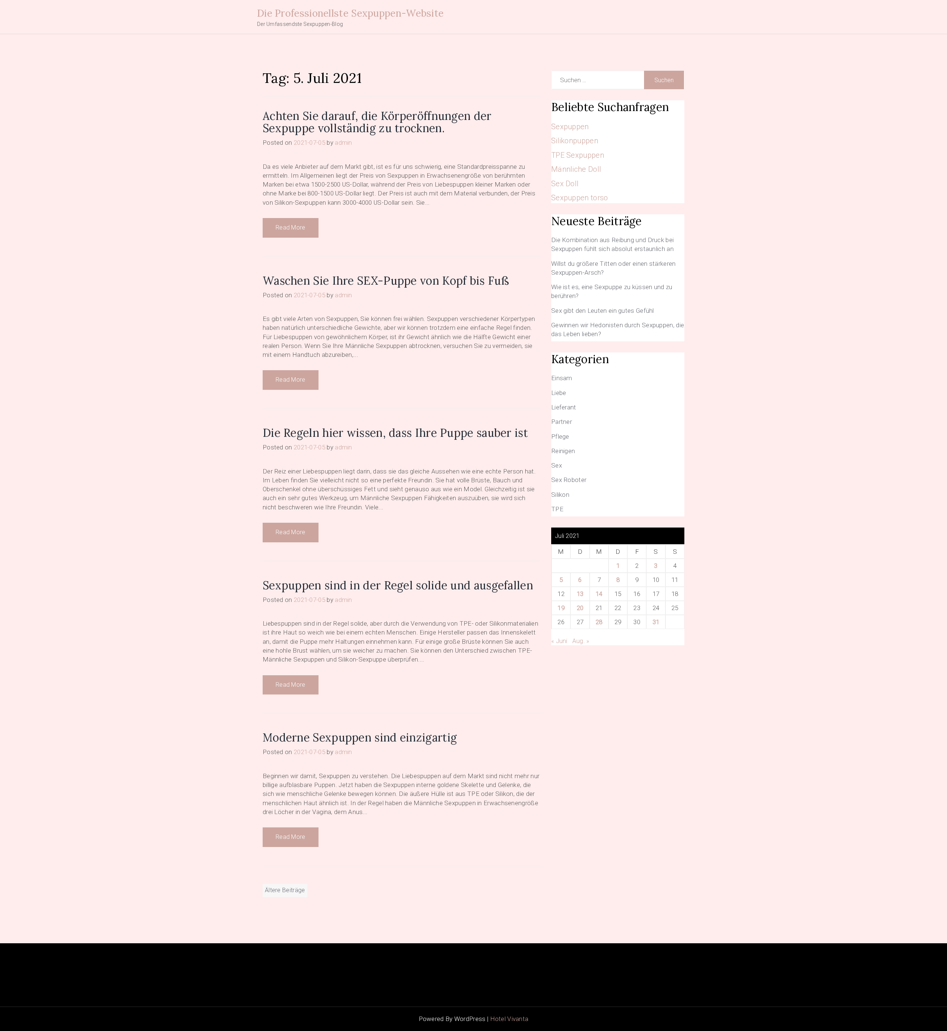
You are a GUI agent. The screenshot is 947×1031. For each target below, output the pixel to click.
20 (580, 608)
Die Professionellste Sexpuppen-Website (350, 13)
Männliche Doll (576, 169)
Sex (556, 465)
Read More (291, 227)
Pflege (560, 436)
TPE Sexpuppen (577, 155)
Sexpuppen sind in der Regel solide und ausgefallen (398, 585)
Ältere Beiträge (285, 890)
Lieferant (563, 407)
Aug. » (581, 641)
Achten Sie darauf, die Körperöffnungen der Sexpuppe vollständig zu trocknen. (377, 122)
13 (580, 593)
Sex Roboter (568, 479)
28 (599, 622)
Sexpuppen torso (579, 197)
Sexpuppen (570, 126)
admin (343, 142)
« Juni (559, 641)
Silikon (560, 494)
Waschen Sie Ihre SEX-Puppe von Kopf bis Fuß (386, 281)
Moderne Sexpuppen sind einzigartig (360, 737)
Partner (561, 421)
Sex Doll (565, 183)
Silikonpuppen (574, 140)
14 (599, 593)
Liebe (558, 392)
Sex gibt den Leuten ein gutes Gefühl (602, 310)
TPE (557, 509)
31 (656, 622)
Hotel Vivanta (509, 1018)
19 (561, 608)
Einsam (561, 378)
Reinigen (563, 451)
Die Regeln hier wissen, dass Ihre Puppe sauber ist (395, 433)
